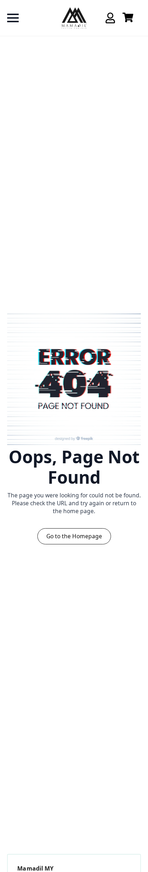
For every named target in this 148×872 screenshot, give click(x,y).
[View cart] (128, 18)
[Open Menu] (13, 18)
